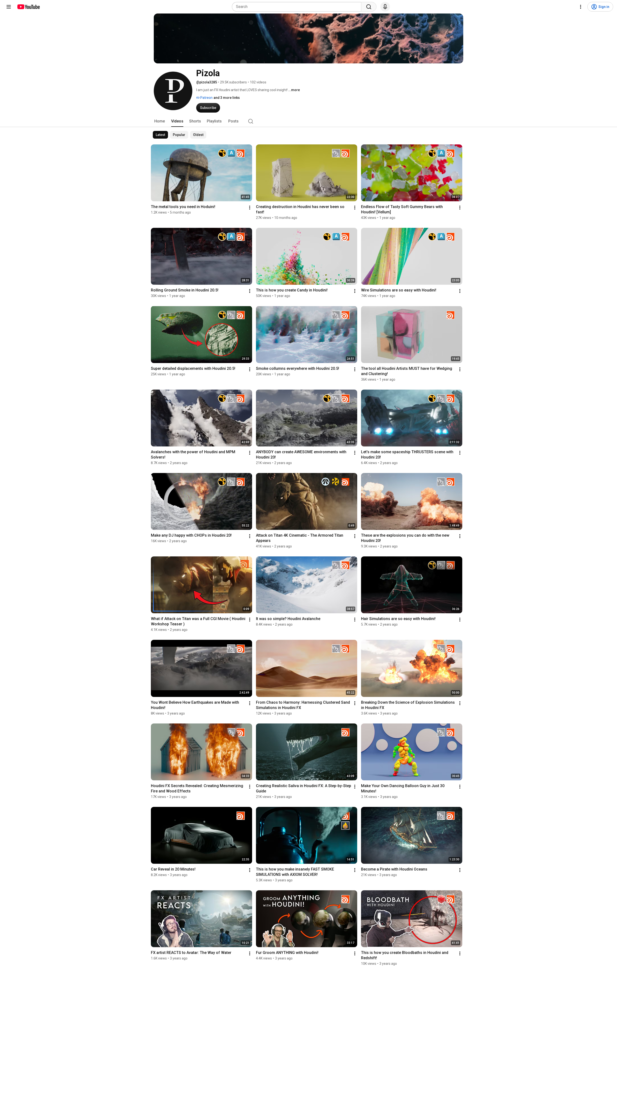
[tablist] (308, 121)
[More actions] (250, 207)
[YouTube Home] (28, 7)
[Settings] (580, 7)
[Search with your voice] (385, 7)
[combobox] (298, 7)
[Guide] (9, 7)
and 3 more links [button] (227, 98)
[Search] (368, 7)
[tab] (159, 121)
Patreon (206, 98)
